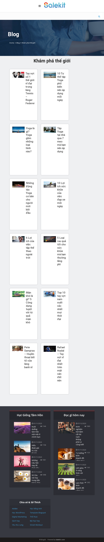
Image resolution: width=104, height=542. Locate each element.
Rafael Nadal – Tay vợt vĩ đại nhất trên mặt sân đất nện (61, 364)
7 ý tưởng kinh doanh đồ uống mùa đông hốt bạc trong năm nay (80, 461)
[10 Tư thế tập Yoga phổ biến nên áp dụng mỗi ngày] (50, 75)
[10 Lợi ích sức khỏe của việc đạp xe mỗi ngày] (50, 184)
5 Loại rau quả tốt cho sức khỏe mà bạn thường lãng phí (61, 251)
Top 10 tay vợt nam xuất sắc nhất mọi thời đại (61, 306)
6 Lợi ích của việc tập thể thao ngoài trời (30, 247)
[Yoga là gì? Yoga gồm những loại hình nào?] (18, 130)
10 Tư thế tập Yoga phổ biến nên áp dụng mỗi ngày (61, 87)
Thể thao (33, 517)
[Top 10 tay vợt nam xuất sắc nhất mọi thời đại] (50, 294)
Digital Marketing (19, 517)
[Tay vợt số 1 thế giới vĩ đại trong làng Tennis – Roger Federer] (18, 75)
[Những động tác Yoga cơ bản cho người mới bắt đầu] (18, 184)
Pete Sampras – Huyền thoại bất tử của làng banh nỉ (29, 357)
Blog (18, 43)
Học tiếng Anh (36, 508)
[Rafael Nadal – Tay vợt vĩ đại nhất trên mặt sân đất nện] (50, 349)
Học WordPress (18, 512)
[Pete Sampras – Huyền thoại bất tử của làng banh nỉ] (17, 348)
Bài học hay (35, 521)
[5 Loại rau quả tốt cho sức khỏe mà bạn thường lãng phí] (50, 239)
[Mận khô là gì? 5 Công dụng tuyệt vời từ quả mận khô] (18, 294)
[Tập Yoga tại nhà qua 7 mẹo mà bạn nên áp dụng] (50, 130)
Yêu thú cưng (17, 525)
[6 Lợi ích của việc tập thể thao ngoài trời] (18, 239)
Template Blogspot (38, 512)
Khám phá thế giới (28, 43)
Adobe (15, 508)
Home (11, 43)
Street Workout (36, 525)
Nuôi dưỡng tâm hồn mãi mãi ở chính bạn (36, 431)
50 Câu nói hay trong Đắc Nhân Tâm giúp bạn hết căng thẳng (36, 483)
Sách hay (16, 521)
